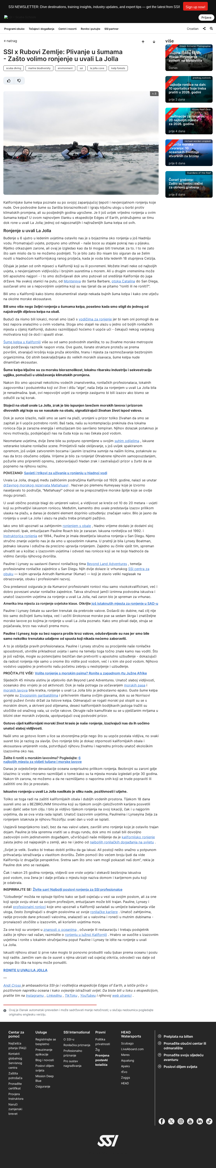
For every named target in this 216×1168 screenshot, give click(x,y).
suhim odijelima (127, 441)
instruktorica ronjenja (20, 536)
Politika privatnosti (102, 1041)
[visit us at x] (173, 1121)
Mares (125, 1054)
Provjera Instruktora (16, 1096)
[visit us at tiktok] (211, 1121)
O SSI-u (68, 1039)
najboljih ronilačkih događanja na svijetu (122, 842)
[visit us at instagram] (182, 1121)
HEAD (125, 1083)
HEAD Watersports (131, 1034)
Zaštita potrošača (15, 1075)
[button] (195, 6)
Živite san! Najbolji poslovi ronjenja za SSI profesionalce (77, 889)
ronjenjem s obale (77, 526)
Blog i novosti (44, 1060)
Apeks (125, 1066)
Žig (97, 1049)
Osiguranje (42, 1086)
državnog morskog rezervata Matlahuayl (35, 485)
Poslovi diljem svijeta (180, 1067)
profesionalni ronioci (29, 907)
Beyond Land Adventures (107, 564)
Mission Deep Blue (44, 1078)
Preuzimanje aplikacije (43, 1052)
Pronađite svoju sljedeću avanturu (184, 1057)
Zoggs (125, 1077)
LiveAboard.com (132, 1049)
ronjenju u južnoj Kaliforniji (86, 934)
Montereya (72, 281)
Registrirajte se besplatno (45, 1041)
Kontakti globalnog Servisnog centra (15, 1060)
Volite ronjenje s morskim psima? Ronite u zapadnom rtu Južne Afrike (91, 673)
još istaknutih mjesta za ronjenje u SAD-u (125, 603)
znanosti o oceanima (60, 929)
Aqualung (127, 1060)
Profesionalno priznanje (72, 1053)
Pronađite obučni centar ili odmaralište (185, 1045)
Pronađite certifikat (15, 1086)
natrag (12, 41)
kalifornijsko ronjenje (138, 837)
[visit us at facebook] (163, 1121)
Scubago (127, 1043)
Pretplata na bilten (178, 1036)
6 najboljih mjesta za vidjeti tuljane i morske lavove (42, 760)
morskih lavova (15, 690)
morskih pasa (134, 685)
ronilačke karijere (104, 912)
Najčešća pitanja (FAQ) (17, 1045)
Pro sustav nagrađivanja (72, 1063)
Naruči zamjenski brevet (15, 1109)
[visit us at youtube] (192, 1121)
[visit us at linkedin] (201, 1121)
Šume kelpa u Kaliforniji (22, 342)
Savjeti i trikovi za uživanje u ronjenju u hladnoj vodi (65, 473)
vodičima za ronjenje (95, 319)
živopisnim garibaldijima (39, 695)
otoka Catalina (123, 281)
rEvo (124, 1072)
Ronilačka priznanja (76, 1045)
